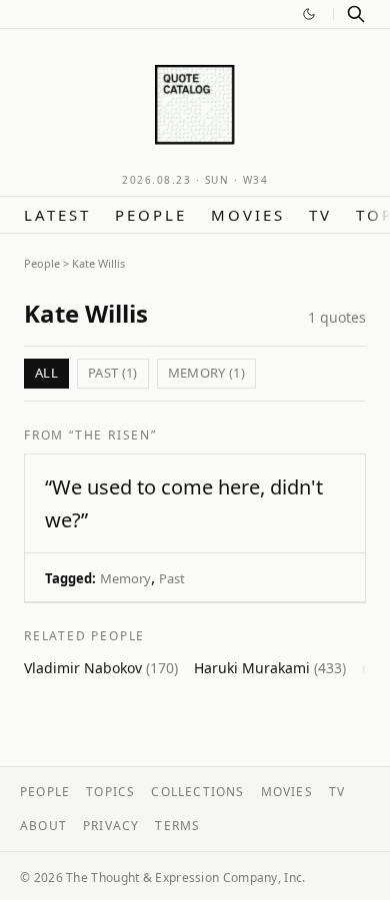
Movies (248, 215)
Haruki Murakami (270, 667)
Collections (197, 791)
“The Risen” (113, 435)
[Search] (356, 14)
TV (320, 215)
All (46, 373)
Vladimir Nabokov (101, 667)
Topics (110, 791)
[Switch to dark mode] (309, 14)
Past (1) (113, 373)
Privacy (111, 825)
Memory (125, 578)
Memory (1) (206, 373)
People (151, 215)
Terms (177, 825)
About (43, 825)
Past (172, 578)
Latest (57, 215)
